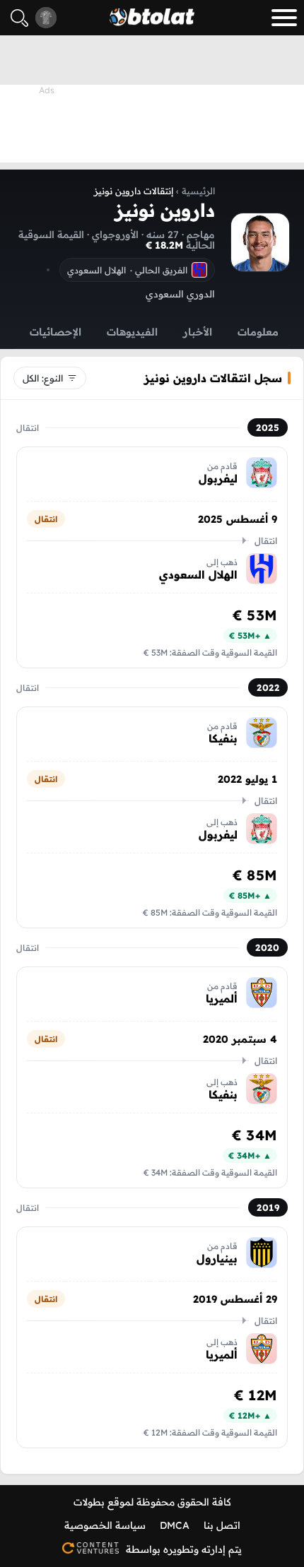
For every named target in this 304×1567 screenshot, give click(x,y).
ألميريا (222, 998)
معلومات (258, 331)
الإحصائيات (55, 331)
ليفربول (218, 478)
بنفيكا (223, 738)
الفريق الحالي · (127, 270)
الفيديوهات (132, 331)
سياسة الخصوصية (105, 1525)
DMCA (174, 1525)
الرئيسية (198, 190)
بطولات (89, 1502)
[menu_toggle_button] (284, 18)
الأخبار (197, 331)
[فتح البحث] (19, 18)
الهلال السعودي (198, 574)
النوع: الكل (43, 378)
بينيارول (217, 1258)
